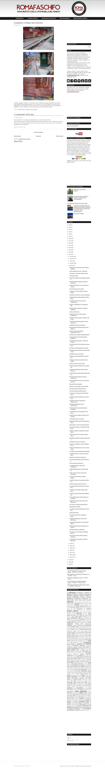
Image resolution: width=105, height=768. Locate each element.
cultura (77, 626)
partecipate (69, 672)
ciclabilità (69, 622)
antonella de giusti (83, 607)
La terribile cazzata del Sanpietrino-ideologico (79, 451)
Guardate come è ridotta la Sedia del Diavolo (79, 334)
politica (83, 675)
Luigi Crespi (73, 652)
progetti (83, 676)
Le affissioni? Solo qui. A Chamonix (77, 441)
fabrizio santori (88, 633)
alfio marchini (85, 603)
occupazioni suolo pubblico (79, 666)
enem (77, 632)
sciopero (89, 686)
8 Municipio (82, 597)
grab (86, 640)
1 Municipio (71, 592)
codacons (76, 622)
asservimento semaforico (71, 612)
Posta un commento (38, 132)
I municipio (27, 109)
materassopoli (83, 658)
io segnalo (75, 646)
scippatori (69, 688)
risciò (71, 683)
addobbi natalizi (70, 599)
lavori (90, 648)
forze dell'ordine (74, 636)
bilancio (78, 615)
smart (85, 689)
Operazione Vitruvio (84, 668)
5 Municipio (87, 595)
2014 (70, 247)
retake (74, 682)
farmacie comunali (71, 635)
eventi (77, 633)
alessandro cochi (88, 601)
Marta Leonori (70, 658)
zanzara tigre (82, 710)
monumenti (74, 663)
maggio (71, 547)
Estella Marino (88, 632)
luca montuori (85, 651)
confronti (69, 625)
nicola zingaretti (74, 665)
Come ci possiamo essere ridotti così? (78, 483)
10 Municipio (80, 592)
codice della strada (82, 622)
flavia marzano (88, 635)
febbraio (72, 554)
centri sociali (73, 620)
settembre (72, 263)
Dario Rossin (78, 628)
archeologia (79, 609)
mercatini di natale (84, 661)
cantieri (87, 618)
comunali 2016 (79, 623)
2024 (70, 229)
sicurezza (81, 689)
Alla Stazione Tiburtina (79, 213)
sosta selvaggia (81, 691)
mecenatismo (83, 659)
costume (68, 626)
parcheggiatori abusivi (86, 670)
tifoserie (82, 696)
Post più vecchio (59, 136)
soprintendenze (70, 691)
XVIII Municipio (70, 710)
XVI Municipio (77, 708)
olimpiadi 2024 (88, 666)
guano (68, 642)
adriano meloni (82, 599)
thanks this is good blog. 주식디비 (75, 577)
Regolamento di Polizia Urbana (84, 680)
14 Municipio (81, 594)
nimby (79, 665)
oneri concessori (70, 668)
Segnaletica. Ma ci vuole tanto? (76, 353)
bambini (73, 613)
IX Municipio (75, 648)
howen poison (79, 642)
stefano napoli (69, 694)
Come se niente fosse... (74, 311)
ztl (88, 710)
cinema (73, 622)
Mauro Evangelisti (77, 659)
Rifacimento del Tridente (74, 506)
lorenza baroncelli (73, 651)
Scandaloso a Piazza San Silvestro (28, 23)
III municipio (87, 644)
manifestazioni (75, 654)
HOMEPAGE (19, 18)
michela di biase (77, 662)
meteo (90, 661)
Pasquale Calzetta (74, 672)
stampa (81, 692)
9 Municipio (88, 597)
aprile (71, 550)
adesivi (76, 599)
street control (78, 694)
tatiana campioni (84, 695)
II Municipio (79, 644)
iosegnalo (80, 646)
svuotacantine (78, 695)
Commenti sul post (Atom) (24, 139)
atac (78, 612)
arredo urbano (22, 109)
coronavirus (74, 625)
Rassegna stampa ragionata (75, 384)
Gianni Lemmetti (76, 639)
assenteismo (89, 610)
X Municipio (79, 705)
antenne (77, 607)
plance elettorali (73, 675)
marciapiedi (80, 655)
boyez (90, 615)
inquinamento (88, 645)
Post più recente (17, 136)
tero (90, 695)
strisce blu (84, 694)
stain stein (77, 692)
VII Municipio (86, 702)
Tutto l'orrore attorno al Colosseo (76, 288)
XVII (81, 708)
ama (72, 604)
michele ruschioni (84, 662)
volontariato (69, 705)
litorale (68, 651)
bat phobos (85, 613)
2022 (70, 231)
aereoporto (88, 599)
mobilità (89, 662)
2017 (70, 240)
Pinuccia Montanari (84, 673)
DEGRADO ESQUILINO (49, 18)
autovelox (89, 612)
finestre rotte (82, 635)
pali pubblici (72, 669)
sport (73, 692)
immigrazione (75, 645)
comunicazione (88, 623)
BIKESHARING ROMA (80, 18)
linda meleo (88, 649)
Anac (90, 604)
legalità (77, 649)
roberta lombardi (78, 683)
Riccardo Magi (80, 682)
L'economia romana (73, 275)
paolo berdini (83, 669)
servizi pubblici (70, 689)
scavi (86, 686)
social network (88, 689)
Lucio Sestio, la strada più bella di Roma (78, 504)
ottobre (71, 261)
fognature (69, 636)
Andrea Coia (85, 606)
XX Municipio (77, 710)
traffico (72, 698)
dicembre (72, 256)
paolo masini (77, 670)
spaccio (89, 691)
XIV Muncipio (82, 707)
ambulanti (76, 604)
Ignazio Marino (70, 644)
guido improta (73, 642)
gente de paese (70, 639)
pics (78, 673)
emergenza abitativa (71, 632)
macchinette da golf (80, 652)
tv (90, 698)
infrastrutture (82, 645)
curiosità (80, 626)
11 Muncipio (86, 592)
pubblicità (82, 678)
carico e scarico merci (75, 619)
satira (83, 686)
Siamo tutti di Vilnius (74, 512)
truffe (85, 698)
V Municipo (75, 701)
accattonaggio (85, 598)
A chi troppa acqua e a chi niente (76, 418)
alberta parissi (81, 601)
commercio (70, 623)
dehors (72, 629)
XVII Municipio (87, 708)
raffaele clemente (77, 679)
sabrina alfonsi (88, 685)
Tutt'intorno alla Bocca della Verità (77, 529)
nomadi (82, 665)
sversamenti (69, 695)
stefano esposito (87, 692)
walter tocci (74, 705)
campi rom (80, 618)
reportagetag (69, 682)
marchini (75, 655)
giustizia (80, 640)
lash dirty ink (86, 648)
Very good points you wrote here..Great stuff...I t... (78, 574)
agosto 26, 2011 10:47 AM (19, 127)
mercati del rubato (75, 661)
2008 (70, 564)
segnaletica (80, 688)
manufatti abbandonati (85, 654)
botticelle (86, 615)
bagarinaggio (69, 613)
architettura (88, 609)
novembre (72, 258)
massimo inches (77, 658)
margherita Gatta (87, 656)
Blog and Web (88, 766)
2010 (70, 559)
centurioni (79, 620)
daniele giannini (73, 628)
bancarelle (79, 613)
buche (73, 616)
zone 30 (86, 710)
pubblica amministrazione (73, 678)
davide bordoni (83, 628)
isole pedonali (86, 647)
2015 (70, 245)
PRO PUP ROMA (65, 18)
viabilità (73, 702)
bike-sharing (73, 615)
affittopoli (76, 601)
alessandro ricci (78, 603)
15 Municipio (87, 594)
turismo (88, 698)
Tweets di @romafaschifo (72, 125)
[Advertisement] (79, 31)
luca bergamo (79, 651)
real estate (73, 680)
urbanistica (87, 699)
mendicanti (88, 659)
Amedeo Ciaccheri (84, 604)
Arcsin (65, 766)
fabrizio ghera (82, 633)
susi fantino (89, 694)
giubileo (68, 640)
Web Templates (71, 766)
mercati (68, 661)
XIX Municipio (88, 707)
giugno (71, 545)
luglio (71, 543)
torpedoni (69, 698)
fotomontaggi (81, 636)
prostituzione (88, 676)
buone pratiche (78, 616)
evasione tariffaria (71, 633)
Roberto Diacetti (84, 683)
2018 (70, 238)
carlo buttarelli (82, 619)
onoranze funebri (77, 668)
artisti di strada (82, 610)
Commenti (71, 740)
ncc (70, 665)
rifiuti (85, 682)
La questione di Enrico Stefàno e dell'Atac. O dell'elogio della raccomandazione (81, 198)
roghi (72, 685)
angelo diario (73, 607)
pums (72, 679)
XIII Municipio (76, 707)
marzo (71, 552)
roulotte (79, 685)
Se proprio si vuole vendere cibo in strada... (79, 348)
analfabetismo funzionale (71, 606)
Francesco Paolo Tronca (72, 637)
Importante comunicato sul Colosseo (77, 457)
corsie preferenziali (86, 625)
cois (86, 622)
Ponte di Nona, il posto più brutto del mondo (79, 424)
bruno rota (69, 616)
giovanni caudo (88, 639)
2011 (70, 254)
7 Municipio (75, 597)
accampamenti (77, 598)
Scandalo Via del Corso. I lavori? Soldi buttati (79, 294)
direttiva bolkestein (84, 629)
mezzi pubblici (70, 662)
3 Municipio (75, 595)
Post (70, 737)
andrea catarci (79, 606)
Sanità (80, 686)
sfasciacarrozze (76, 689)
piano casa (74, 673)
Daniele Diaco (85, 626)
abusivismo (70, 598)
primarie (79, 676)
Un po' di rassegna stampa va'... (76, 463)
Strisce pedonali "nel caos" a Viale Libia (78, 271)
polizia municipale (72, 676)
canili (84, 618)
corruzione (79, 625)
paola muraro (77, 669)
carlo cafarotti (88, 619)
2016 (70, 243)
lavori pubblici (34, 109)
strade (74, 694)
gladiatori (84, 640)
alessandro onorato (70, 603)
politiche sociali (88, 675)
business (89, 616)
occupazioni (69, 666)
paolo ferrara (88, 669)
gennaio (72, 557)
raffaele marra (84, 679)
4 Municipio (81, 595)
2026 (70, 225)
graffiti (89, 640)
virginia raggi (82, 704)
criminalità (72, 626)
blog (81, 615)
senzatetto (89, 687)
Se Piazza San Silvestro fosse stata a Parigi (77, 203)
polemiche (79, 675)
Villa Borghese (74, 704)
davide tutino (88, 628)
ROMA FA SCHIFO (26, 766)
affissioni (70, 601)
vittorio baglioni (88, 704)
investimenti (69, 646)
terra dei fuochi (70, 696)
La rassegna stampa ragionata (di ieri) (77, 390)
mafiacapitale (88, 652)
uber (68, 699)
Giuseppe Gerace (74, 640)
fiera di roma (77, 635)
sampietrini (69, 686)
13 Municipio (74, 594)
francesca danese (87, 636)
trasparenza (77, 698)
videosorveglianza (79, 702)
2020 (70, 234)
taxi (88, 695)
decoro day (69, 629)
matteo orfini (89, 658)
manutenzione (70, 655)
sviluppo (74, 695)
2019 (70, 236)
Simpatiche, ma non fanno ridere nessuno (78, 273)
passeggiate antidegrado (82, 672)
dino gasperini (77, 629)
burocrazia (85, 616)
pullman (68, 679)
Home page (38, 136)
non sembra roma (87, 665)
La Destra (81, 648)
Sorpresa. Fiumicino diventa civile (76, 363)
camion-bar (74, 618)
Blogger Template (79, 766)
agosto (71, 265)
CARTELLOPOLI (32, 18)
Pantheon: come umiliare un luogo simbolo (78, 386)
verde (87, 701)
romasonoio (75, 685)
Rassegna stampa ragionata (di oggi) (77, 388)
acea (90, 598)
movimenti (80, 663)
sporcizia (69, 692)
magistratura (69, 654)
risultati (73, 683)
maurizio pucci (70, 659)
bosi (83, 615)
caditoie (68, 618)
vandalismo (82, 701)
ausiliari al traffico (83, 612)
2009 (70, 562)
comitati (89, 622)
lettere (83, 649)
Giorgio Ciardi (81, 639)
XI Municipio (85, 705)
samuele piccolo (75, 686)
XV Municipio (70, 708)
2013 (70, 249)
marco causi (85, 655)
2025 (70, 227)
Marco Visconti (80, 656)
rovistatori (82, 685)
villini (78, 704)
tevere (79, 696)
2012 (70, 252)
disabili (89, 629)
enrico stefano (81, 632)
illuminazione (69, 645)
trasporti (81, 698)
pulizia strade (88, 678)
